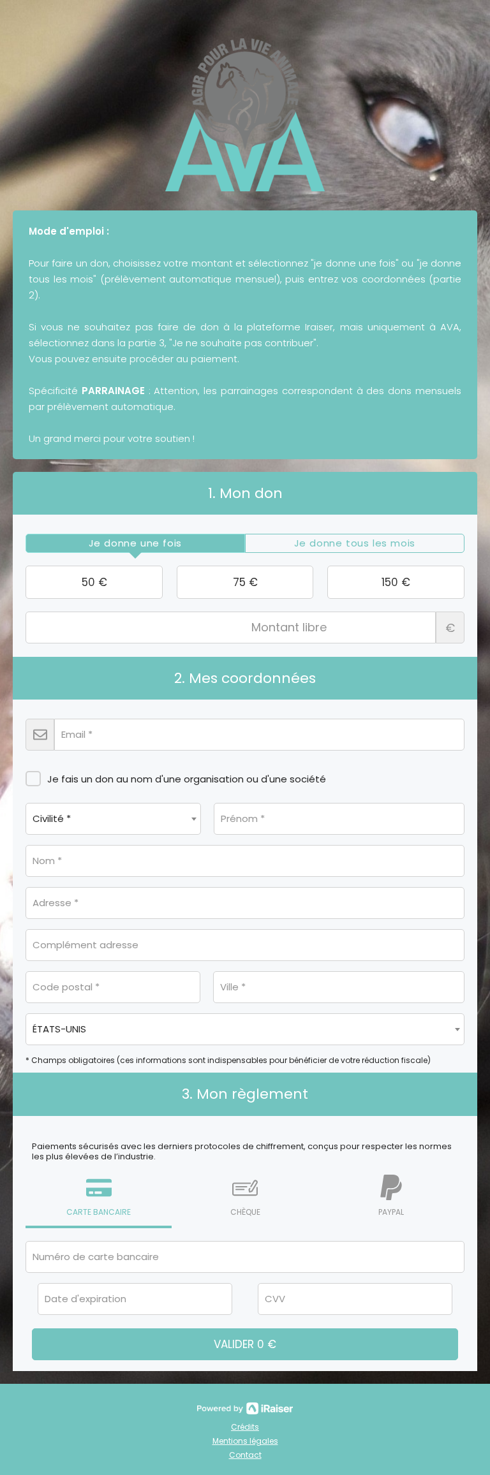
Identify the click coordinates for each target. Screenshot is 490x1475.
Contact (245, 1454)
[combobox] (113, 819)
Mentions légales (245, 1440)
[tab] (135, 543)
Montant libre (450, 628)
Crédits (245, 1426)
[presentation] (135, 543)
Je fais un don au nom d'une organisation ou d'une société (186, 779)
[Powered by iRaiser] (245, 1409)
